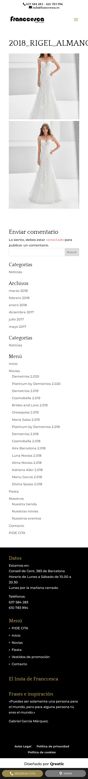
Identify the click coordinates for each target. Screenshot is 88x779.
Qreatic (57, 764)
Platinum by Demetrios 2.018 (36, 427)
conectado (55, 240)
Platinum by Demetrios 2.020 (36, 384)
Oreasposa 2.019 (25, 412)
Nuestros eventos (26, 518)
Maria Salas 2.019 (26, 420)
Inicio (13, 364)
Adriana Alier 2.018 (27, 470)
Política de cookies (42, 752)
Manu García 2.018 (27, 477)
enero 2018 (18, 305)
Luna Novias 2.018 (26, 456)
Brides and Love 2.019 (30, 405)
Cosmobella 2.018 (26, 441)
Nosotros (16, 499)
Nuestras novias (25, 511)
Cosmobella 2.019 (26, 398)
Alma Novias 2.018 (27, 463)
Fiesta (14, 491)
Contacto (16, 526)
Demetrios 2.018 (25, 434)
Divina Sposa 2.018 (27, 484)
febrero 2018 (19, 298)
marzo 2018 (18, 291)
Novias (14, 371)
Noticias (15, 272)
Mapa (67, 773)
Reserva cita (24, 773)
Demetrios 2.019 (25, 391)
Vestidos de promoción (31, 657)
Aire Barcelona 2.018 (28, 448)
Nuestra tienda (24, 504)
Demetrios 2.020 (25, 376)
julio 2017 (16, 319)
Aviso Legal (23, 746)
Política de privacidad (53, 746)
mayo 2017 (17, 327)
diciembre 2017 (21, 312)
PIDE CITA (17, 533)
